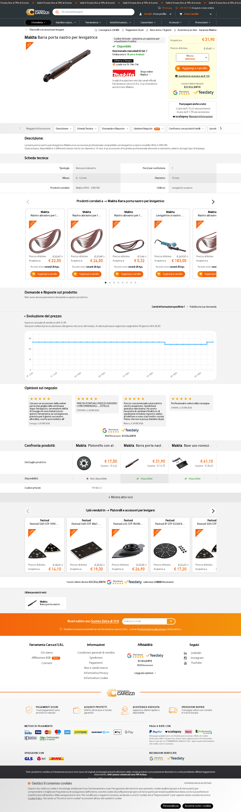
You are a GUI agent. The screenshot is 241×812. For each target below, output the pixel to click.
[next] (220, 128)
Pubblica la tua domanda (203, 307)
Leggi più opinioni (143, 673)
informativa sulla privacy (153, 629)
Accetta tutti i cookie (198, 806)
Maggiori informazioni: (38, 128)
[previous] (20, 128)
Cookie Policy (35, 798)
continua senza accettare (197, 783)
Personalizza (171, 806)
